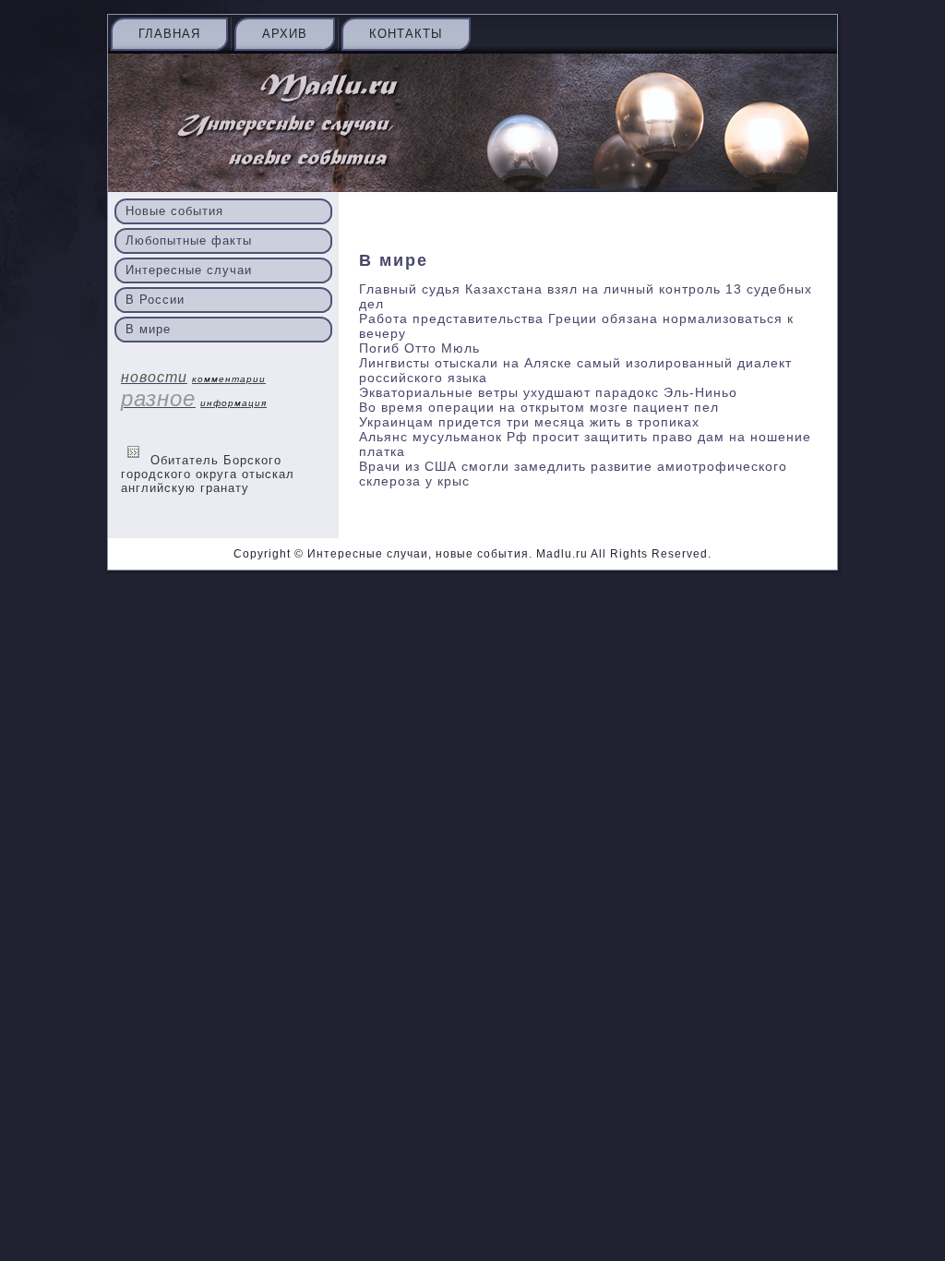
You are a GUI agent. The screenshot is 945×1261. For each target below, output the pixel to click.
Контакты (406, 34)
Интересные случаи (189, 270)
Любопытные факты (189, 240)
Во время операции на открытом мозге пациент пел (539, 407)
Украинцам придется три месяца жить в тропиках (529, 421)
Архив (284, 34)
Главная (169, 34)
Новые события (174, 211)
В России (155, 299)
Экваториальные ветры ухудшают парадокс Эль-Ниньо (548, 392)
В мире (148, 329)
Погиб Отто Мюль (419, 348)
